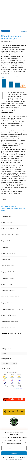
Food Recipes (11, 290)
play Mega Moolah (12, 228)
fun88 (8, 259)
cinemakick (10, 278)
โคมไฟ (9, 241)
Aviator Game (11, 253)
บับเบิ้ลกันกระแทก (12, 315)
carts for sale (11, 328)
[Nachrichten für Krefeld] (5, 31)
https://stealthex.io (12, 321)
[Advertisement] (14, 15)
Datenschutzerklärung (16, 459)
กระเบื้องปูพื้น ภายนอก (13, 297)
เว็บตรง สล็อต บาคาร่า (13, 234)
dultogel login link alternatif (15, 309)
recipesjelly (10, 265)
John (8, 247)
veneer (9, 216)
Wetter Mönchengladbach (12, 372)
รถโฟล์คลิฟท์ (10, 272)
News (4, 199)
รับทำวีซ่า (9, 222)
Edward (9, 303)
